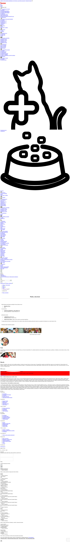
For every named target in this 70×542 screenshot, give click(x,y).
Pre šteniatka (4, 393)
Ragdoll (3, 422)
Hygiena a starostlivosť (6, 408)
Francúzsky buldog (5, 403)
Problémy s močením (5, 429)
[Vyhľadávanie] (1, 270)
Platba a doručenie (5, 438)
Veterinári (27, 0)
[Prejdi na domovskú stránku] (3, 3)
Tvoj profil (5, 276)
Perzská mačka (4, 425)
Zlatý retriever (4, 404)
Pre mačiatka (4, 415)
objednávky (16, 276)
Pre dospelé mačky (5, 416)
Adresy (8, 276)
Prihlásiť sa (4, 275)
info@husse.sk (2, 446)
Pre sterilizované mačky (6, 417)
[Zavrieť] (11, 280)
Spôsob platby (11, 276)
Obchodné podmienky (6, 440)
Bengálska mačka (5, 424)
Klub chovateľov (22, 0)
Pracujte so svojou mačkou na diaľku (8, 430)
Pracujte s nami (17, 0)
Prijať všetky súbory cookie (30, 538)
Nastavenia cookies (4, 538)
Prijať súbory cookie (22, 538)
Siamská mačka (4, 426)
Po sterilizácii (4, 409)
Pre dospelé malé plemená (6, 394)
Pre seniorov (4, 395)
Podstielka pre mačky (5, 418)
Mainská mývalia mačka (6, 423)
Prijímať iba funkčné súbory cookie (13, 538)
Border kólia (4, 402)
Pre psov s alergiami (5, 396)
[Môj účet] (1, 271)
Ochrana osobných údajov (6, 441)
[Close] (1, 465)
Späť (1, 466)
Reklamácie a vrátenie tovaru (7, 439)
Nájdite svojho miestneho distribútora (6, 0)
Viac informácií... (31, 537)
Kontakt (30, 0)
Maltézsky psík (4, 401)
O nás (14, 0)
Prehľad (1, 276)
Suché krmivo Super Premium (7, 397)
